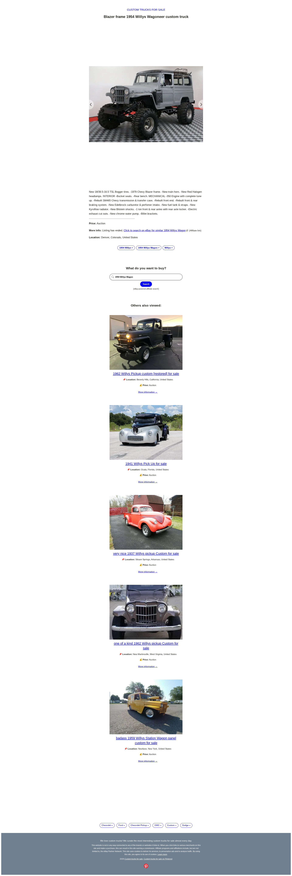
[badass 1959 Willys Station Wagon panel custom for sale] (145, 733)
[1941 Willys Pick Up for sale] (145, 459)
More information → (147, 392)
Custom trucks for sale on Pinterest (158, 859)
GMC (157, 825)
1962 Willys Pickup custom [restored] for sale (146, 374)
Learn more (162, 854)
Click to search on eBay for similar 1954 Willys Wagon (155, 230)
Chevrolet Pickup (139, 825)
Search (146, 284)
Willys (168, 247)
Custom (171, 825)
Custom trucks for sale (146, 9)
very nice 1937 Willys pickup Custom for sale (146, 553)
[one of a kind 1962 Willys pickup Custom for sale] (145, 639)
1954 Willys (125, 247)
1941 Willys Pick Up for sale (146, 464)
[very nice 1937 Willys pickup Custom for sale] (145, 549)
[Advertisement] (146, 43)
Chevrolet (106, 825)
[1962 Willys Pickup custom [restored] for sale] (145, 369)
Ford (120, 825)
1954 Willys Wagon (148, 247)
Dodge (185, 825)
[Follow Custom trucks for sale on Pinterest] (146, 867)
